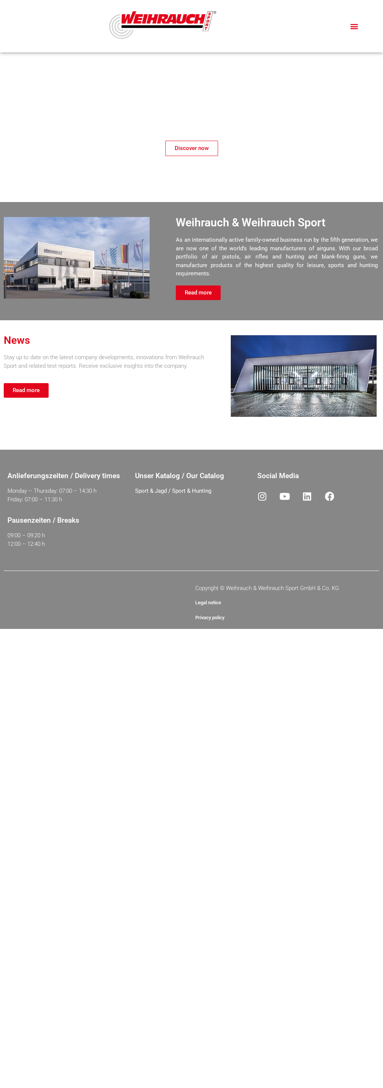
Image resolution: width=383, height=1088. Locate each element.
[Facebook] (329, 496)
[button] (354, 26)
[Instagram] (262, 496)
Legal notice (208, 602)
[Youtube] (284, 496)
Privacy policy (209, 617)
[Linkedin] (307, 496)
